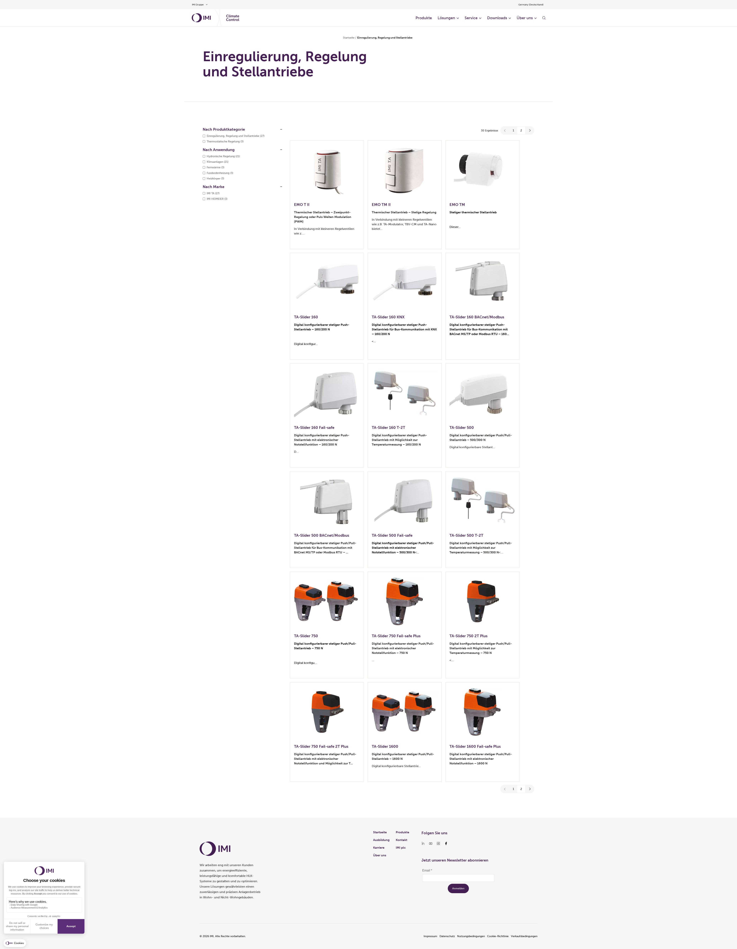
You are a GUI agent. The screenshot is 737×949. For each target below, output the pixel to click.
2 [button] (521, 130)
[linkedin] (423, 843)
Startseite (348, 37)
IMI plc (401, 847)
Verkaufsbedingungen (524, 936)
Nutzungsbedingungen (471, 936)
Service (471, 18)
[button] (505, 130)
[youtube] (430, 843)
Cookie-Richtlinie (498, 936)
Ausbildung (381, 840)
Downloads (497, 18)
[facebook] (446, 843)
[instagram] (438, 843)
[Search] (543, 18)
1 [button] (513, 130)
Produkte (424, 18)
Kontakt (401, 840)
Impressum (430, 936)
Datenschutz (447, 936)
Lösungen (446, 18)
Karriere (378, 847)
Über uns (525, 18)
